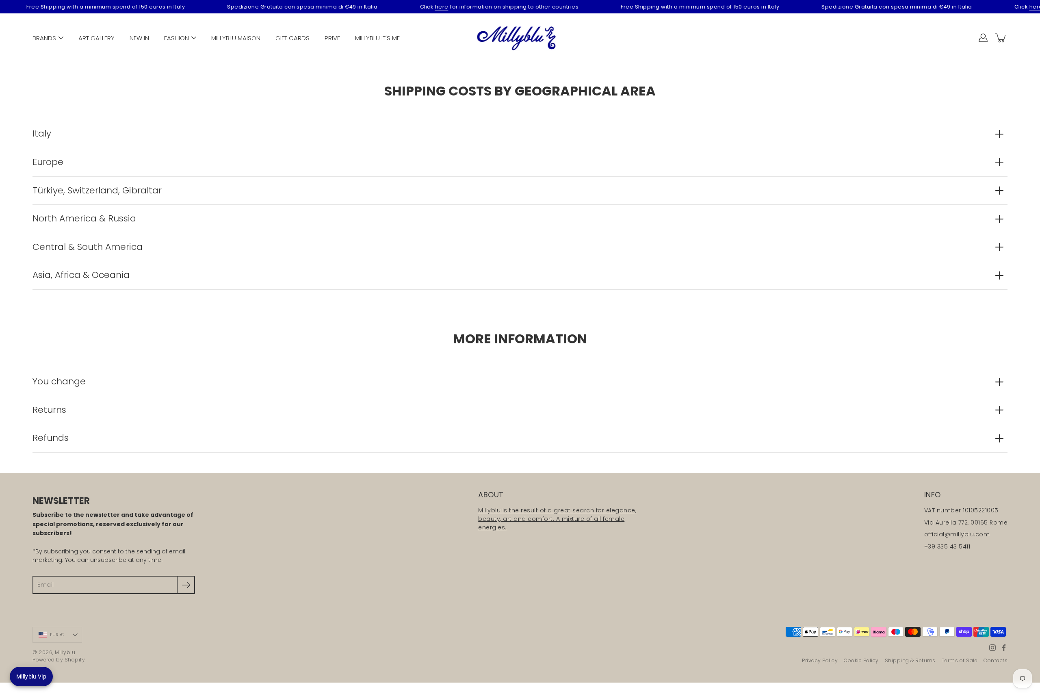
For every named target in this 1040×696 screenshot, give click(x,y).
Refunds (50, 437)
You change (59, 381)
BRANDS (44, 38)
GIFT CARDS (292, 38)
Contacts (996, 660)
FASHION (176, 38)
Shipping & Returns (910, 660)
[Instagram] (992, 647)
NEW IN (139, 38)
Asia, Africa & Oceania (81, 275)
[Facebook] (1004, 647)
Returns (49, 409)
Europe (47, 162)
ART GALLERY (96, 38)
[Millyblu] (520, 37)
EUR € (57, 634)
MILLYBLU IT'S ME (377, 38)
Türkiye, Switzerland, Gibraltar (97, 190)
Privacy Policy (820, 660)
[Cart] (1001, 37)
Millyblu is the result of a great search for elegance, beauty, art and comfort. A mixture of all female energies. (557, 518)
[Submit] (186, 585)
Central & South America (87, 247)
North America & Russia (84, 218)
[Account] (983, 37)
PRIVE (332, 38)
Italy (41, 133)
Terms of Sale (960, 660)
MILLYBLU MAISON (235, 38)
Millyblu (65, 652)
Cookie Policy (861, 660)
